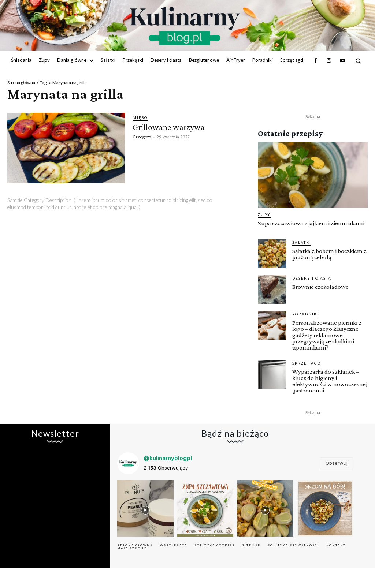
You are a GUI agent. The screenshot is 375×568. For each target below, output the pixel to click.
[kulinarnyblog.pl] (184, 26)
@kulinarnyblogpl (168, 458)
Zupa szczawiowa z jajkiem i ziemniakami (311, 223)
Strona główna (21, 82)
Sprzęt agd (306, 363)
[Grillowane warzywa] (66, 148)
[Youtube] (342, 60)
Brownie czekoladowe (320, 286)
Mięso (140, 117)
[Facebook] (315, 60)
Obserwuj (337, 463)
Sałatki (301, 242)
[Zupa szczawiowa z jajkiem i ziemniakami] (313, 175)
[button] (358, 60)
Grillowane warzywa (169, 127)
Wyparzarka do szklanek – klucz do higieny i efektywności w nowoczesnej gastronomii (329, 381)
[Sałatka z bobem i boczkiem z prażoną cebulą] (272, 253)
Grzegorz (142, 136)
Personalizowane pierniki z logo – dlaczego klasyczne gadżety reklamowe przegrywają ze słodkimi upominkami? (326, 335)
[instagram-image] (145, 508)
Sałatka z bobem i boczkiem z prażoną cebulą (329, 254)
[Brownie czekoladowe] (272, 289)
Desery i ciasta (311, 278)
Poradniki (305, 314)
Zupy (264, 214)
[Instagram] (328, 60)
